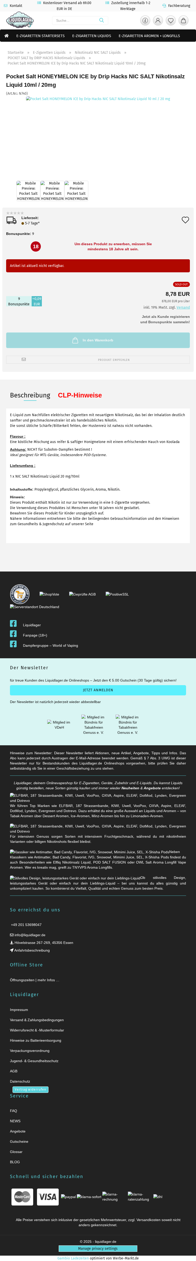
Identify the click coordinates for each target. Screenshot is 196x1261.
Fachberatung (178, 6)
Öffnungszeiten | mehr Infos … (34, 980)
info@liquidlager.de (29, 935)
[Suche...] (101, 20)
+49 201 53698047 (26, 925)
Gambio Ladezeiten (73, 1258)
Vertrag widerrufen (30, 1089)
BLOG (15, 1162)
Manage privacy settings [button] (98, 1248)
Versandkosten (149, 1220)
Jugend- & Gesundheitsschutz (34, 1061)
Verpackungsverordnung (30, 1051)
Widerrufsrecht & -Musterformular (37, 1030)
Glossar (16, 1152)
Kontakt (15, 6)
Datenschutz (20, 1081)
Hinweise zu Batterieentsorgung (35, 1040)
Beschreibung (30, 395)
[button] (158, 21)
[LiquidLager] (20, 20)
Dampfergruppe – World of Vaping (50, 645)
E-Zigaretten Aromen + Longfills (149, 36)
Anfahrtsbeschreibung (32, 950)
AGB (13, 1071)
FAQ (13, 1111)
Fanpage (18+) (35, 635)
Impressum (19, 1010)
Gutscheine (19, 1141)
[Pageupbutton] (186, 1254)
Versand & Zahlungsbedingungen (37, 1020)
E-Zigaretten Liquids (91, 36)
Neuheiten (130, 788)
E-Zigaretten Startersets (40, 36)
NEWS (15, 1121)
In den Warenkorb (98, 340)
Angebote (152, 788)
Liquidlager (32, 625)
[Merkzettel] (171, 21)
